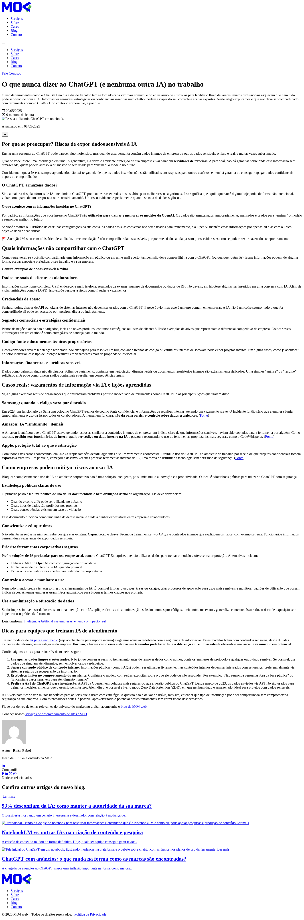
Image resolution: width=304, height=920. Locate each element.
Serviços (17, 18)
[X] (11, 774)
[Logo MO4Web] (17, 11)
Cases (15, 26)
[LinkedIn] (3, 766)
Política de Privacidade (90, 914)
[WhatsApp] (14, 774)
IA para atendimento (44, 640)
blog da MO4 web (134, 706)
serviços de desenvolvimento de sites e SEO (56, 714)
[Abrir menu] (3, 43)
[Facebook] (3, 774)
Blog (14, 30)
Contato (16, 34)
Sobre (15, 22)
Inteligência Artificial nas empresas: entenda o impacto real (65, 621)
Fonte (204, 415)
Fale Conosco (11, 73)
